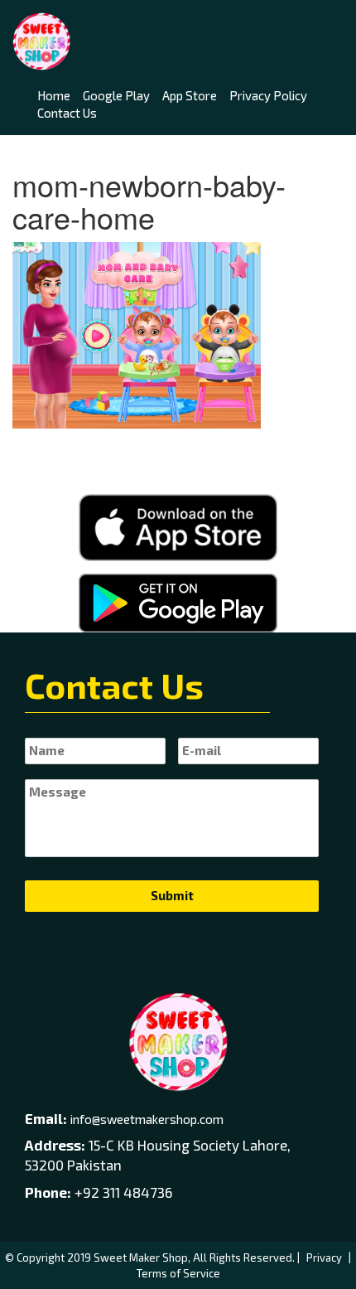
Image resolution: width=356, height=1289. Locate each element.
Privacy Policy (268, 95)
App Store (189, 95)
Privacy (324, 1257)
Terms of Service (178, 1273)
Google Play (116, 95)
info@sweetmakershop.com (147, 1119)
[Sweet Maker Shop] (41, 41)
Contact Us (67, 112)
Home (53, 95)
